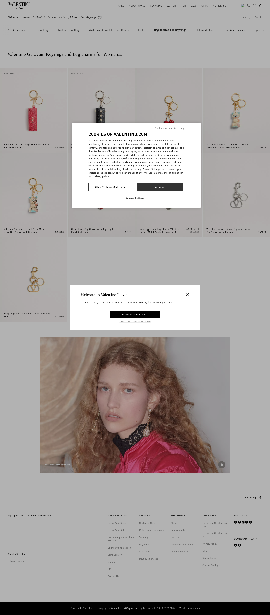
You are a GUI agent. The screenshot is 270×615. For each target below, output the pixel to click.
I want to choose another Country (135, 321)
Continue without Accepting (170, 128)
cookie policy (176, 172)
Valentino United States (135, 314)
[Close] (187, 294)
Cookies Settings (135, 197)
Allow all (160, 187)
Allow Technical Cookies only (111, 187)
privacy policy (101, 176)
